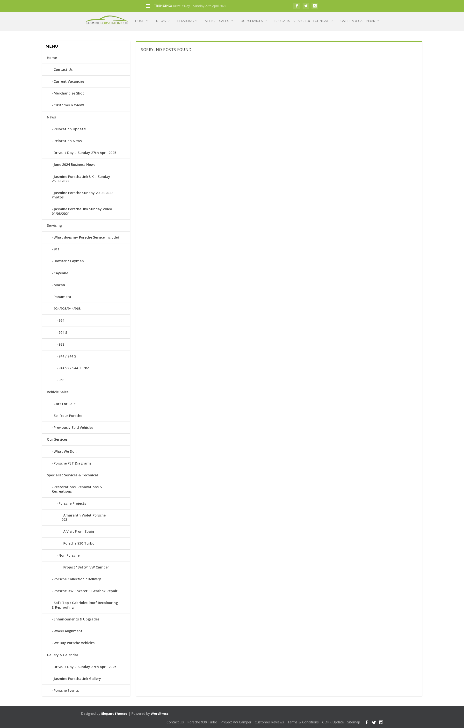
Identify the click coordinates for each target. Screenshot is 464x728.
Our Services (252, 21)
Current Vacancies (69, 81)
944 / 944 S (67, 356)
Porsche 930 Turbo (78, 543)
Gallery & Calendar (358, 21)
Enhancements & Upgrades (76, 619)
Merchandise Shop (69, 93)
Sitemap (353, 722)
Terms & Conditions (303, 722)
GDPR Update (333, 722)
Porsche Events (66, 690)
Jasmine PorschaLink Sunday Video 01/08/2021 (82, 211)
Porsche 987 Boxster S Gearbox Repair (85, 591)
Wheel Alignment (68, 631)
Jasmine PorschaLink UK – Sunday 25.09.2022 (81, 178)
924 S (62, 332)
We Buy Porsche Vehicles (74, 643)
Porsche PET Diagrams (72, 463)
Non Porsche (69, 555)
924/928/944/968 (67, 308)
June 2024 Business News (74, 164)
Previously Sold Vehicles (73, 427)
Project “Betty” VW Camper (86, 567)
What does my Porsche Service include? (86, 237)
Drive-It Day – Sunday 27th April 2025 (199, 6)
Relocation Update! (70, 129)
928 (61, 344)
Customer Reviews (69, 105)
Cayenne (61, 273)
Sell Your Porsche (68, 415)
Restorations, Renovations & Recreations (77, 489)
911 (56, 249)
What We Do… (65, 451)
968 (61, 380)
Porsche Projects (72, 503)
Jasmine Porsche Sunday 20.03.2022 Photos (82, 194)
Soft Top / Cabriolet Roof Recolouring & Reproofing (85, 604)
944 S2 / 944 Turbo (73, 368)
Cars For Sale (64, 403)
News (161, 21)
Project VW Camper (236, 722)
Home (140, 21)
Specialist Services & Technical (302, 21)
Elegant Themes (114, 713)
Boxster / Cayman (69, 261)
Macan (59, 285)
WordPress (159, 713)
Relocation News (68, 140)
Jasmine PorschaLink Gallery (77, 678)
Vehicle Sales (217, 21)
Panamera (62, 296)
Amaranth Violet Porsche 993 (83, 517)
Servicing (185, 21)
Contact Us (63, 69)
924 (61, 320)
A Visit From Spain (78, 531)
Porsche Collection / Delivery (77, 579)
